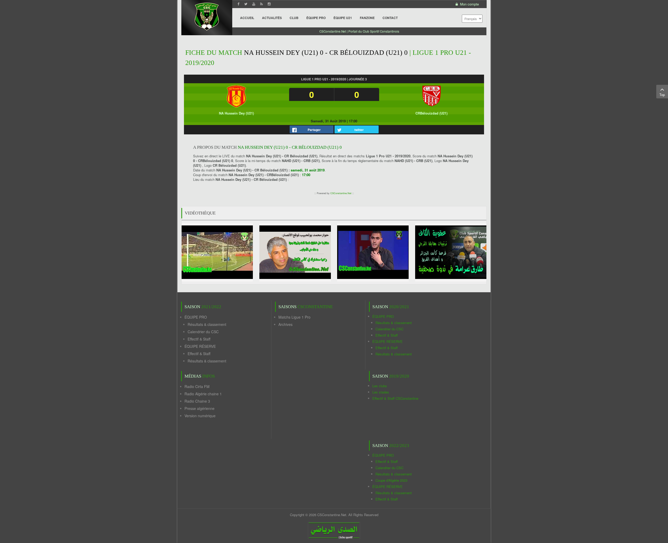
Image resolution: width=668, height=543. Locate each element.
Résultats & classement (207, 324)
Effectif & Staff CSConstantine (395, 398)
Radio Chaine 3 (197, 401)
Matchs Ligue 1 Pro (294, 317)
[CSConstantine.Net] (206, 16)
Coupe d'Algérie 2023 (391, 480)
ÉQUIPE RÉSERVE (200, 346)
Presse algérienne (199, 408)
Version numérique (200, 415)
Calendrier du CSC (203, 331)
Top (662, 94)
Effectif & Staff (199, 339)
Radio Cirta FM (197, 386)
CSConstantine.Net (340, 193)
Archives (285, 324)
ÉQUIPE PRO (195, 317)
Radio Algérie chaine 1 (203, 393)
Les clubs (379, 385)
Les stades (380, 392)
